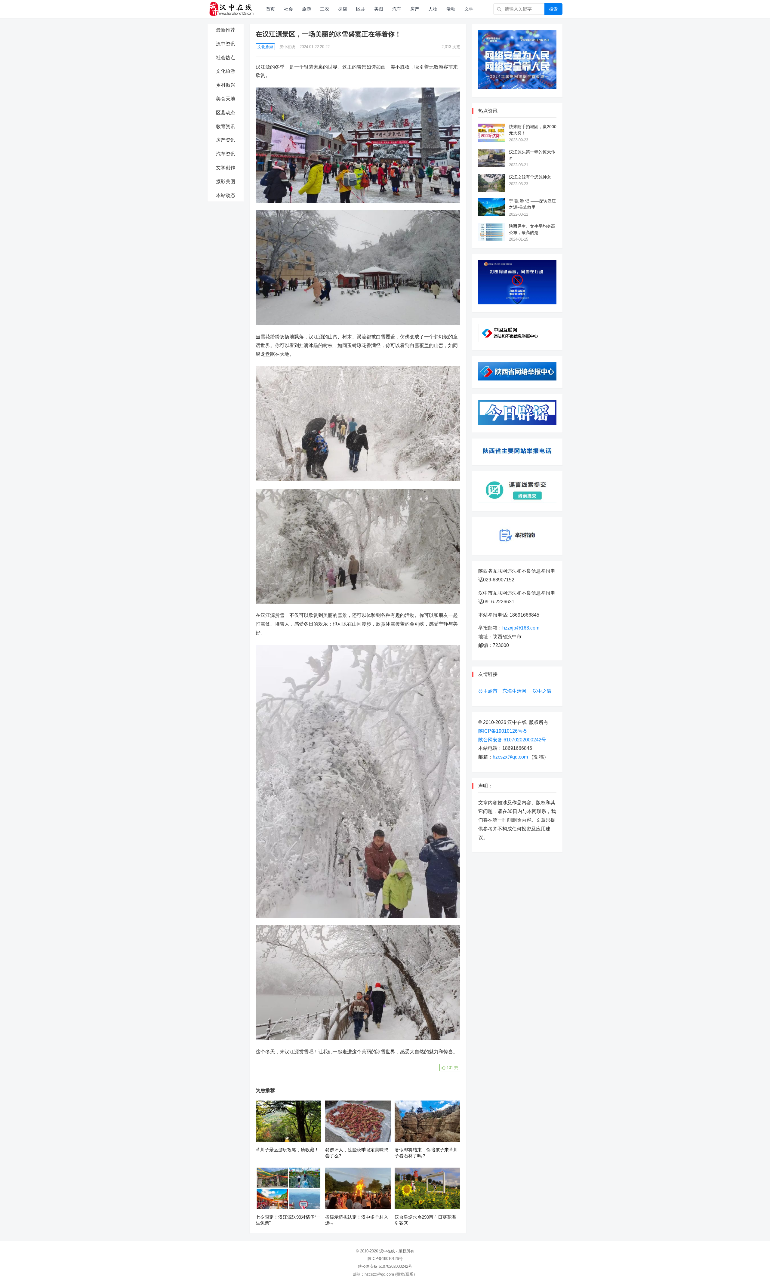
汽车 (396, 8)
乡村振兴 (225, 85)
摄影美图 (225, 181)
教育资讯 (225, 126)
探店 (342, 8)
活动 (450, 8)
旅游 (306, 8)
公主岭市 (487, 691)
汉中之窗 (542, 691)
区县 (360, 8)
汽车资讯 (225, 153)
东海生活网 (514, 691)
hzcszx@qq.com (510, 756)
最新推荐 (225, 29)
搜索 (553, 9)
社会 (288, 8)
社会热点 (225, 57)
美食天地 (225, 98)
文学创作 (225, 167)
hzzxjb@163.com (520, 627)
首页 (270, 8)
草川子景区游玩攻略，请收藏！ (287, 1149)
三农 (324, 8)
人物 (432, 8)
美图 (378, 8)
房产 (414, 8)
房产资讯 (225, 140)
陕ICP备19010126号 (385, 1258)
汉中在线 (287, 47)
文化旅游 (225, 71)
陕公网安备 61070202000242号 (512, 739)
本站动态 (225, 195)
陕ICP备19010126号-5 (502, 731)
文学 (468, 8)
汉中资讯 (225, 43)
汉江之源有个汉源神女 (530, 176)
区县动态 (225, 112)
